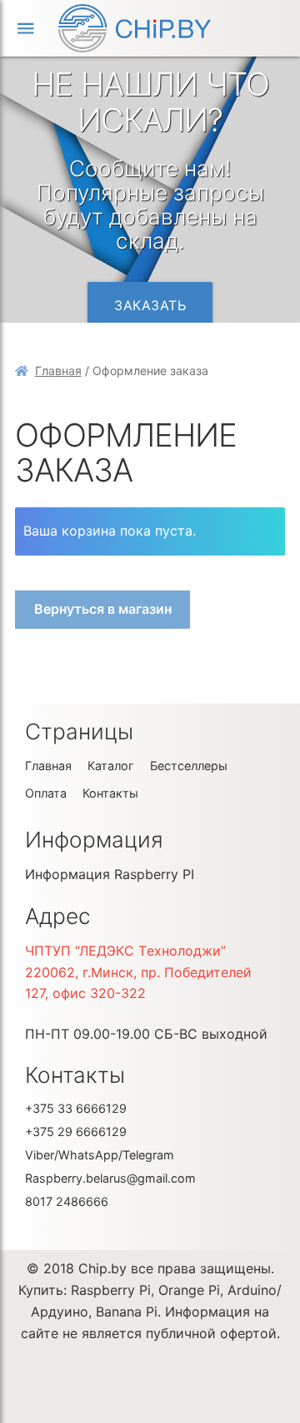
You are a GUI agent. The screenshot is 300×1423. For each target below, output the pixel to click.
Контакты (110, 793)
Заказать (150, 305)
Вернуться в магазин (103, 608)
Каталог (111, 765)
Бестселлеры (189, 765)
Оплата (46, 793)
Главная (58, 370)
